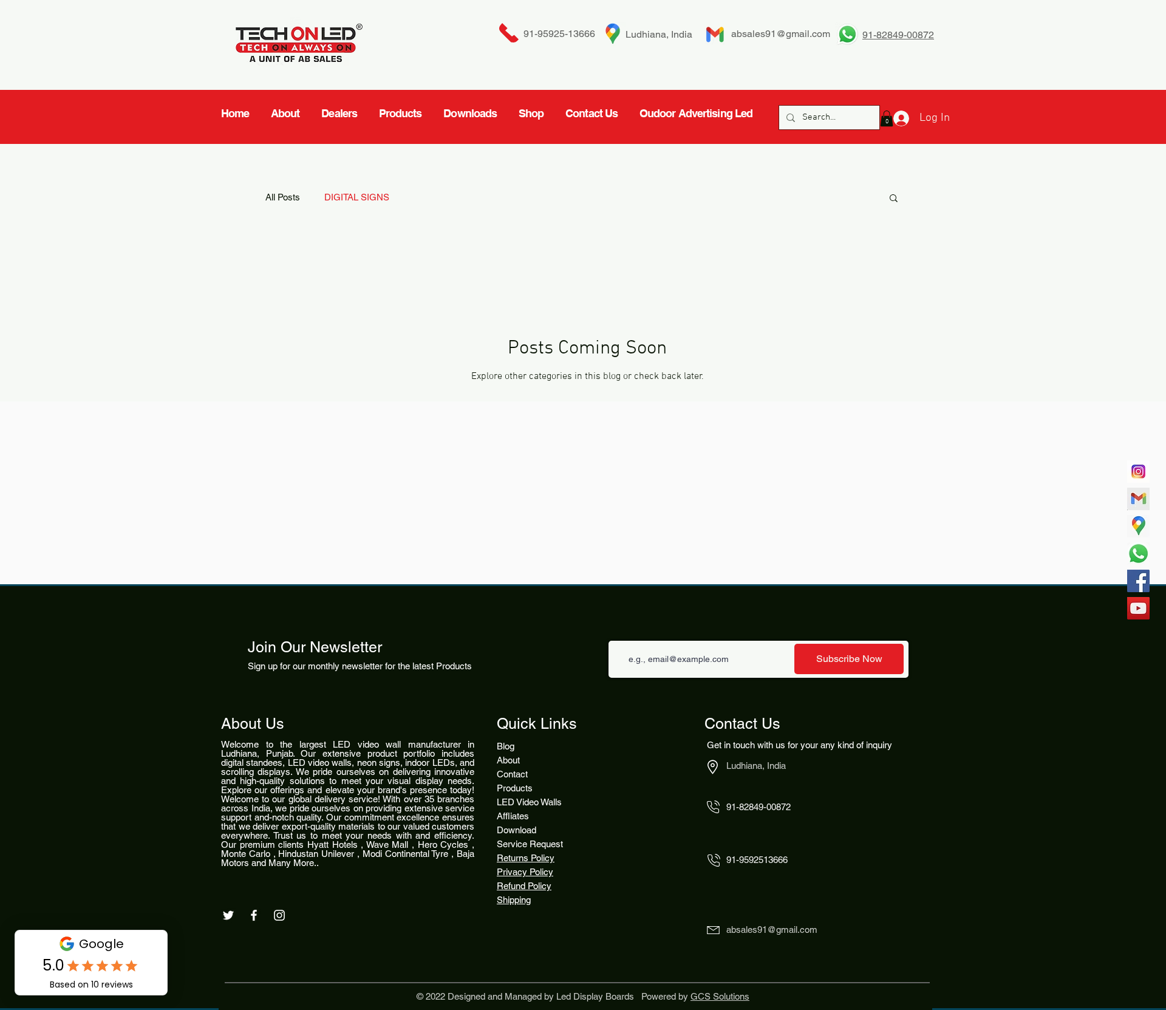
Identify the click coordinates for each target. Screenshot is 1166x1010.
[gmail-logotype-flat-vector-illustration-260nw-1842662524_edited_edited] (1138, 499)
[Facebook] (1138, 581)
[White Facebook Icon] (254, 915)
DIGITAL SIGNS (356, 197)
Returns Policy (525, 858)
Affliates (513, 816)
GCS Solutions (719, 996)
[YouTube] (1138, 608)
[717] (1138, 471)
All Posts (282, 197)
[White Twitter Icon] (228, 915)
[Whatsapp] (1138, 553)
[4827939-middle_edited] (1138, 526)
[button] (893, 199)
